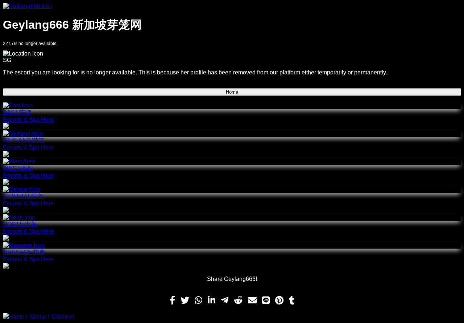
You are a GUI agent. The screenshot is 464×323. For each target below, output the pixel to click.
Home (232, 92)
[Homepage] (232, 6)
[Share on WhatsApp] (198, 300)
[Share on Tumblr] (291, 300)
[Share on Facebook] (172, 300)
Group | (39, 317)
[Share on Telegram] (224, 300)
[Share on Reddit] (238, 300)
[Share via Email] (252, 300)
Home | (18, 317)
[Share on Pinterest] (279, 300)
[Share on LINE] (266, 300)
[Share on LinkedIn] (211, 300)
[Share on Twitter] (185, 300)
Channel (62, 317)
